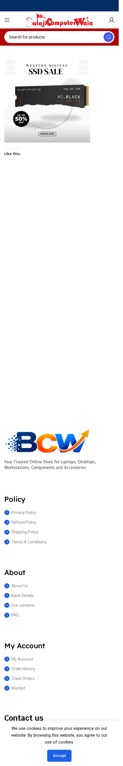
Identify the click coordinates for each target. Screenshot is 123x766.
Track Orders (23, 678)
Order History (23, 669)
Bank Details (22, 595)
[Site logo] (59, 19)
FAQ (15, 615)
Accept (59, 755)
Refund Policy (23, 522)
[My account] (111, 20)
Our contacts (23, 605)
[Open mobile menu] (7, 20)
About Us (19, 586)
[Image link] (47, 440)
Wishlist (18, 688)
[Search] (108, 37)
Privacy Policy (23, 512)
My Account (22, 659)
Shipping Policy (25, 532)
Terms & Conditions (29, 542)
